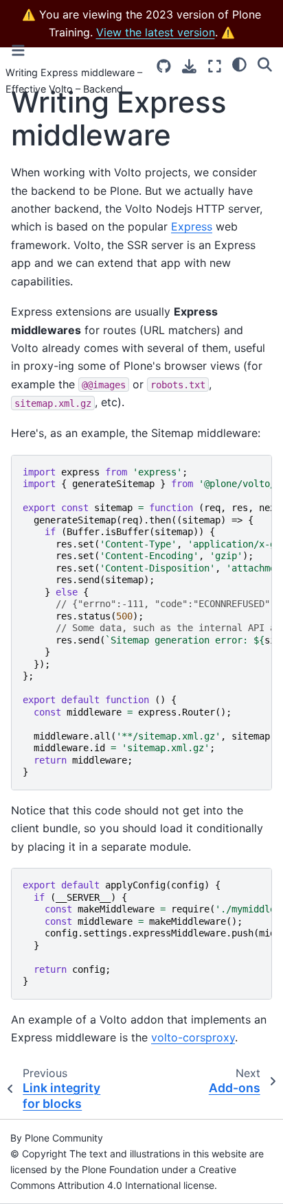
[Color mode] (239, 64)
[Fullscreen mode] (214, 66)
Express (191, 226)
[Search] (265, 64)
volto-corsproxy (193, 1037)
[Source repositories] (164, 66)
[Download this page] (189, 66)
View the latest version (155, 32)
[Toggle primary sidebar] (18, 50)
